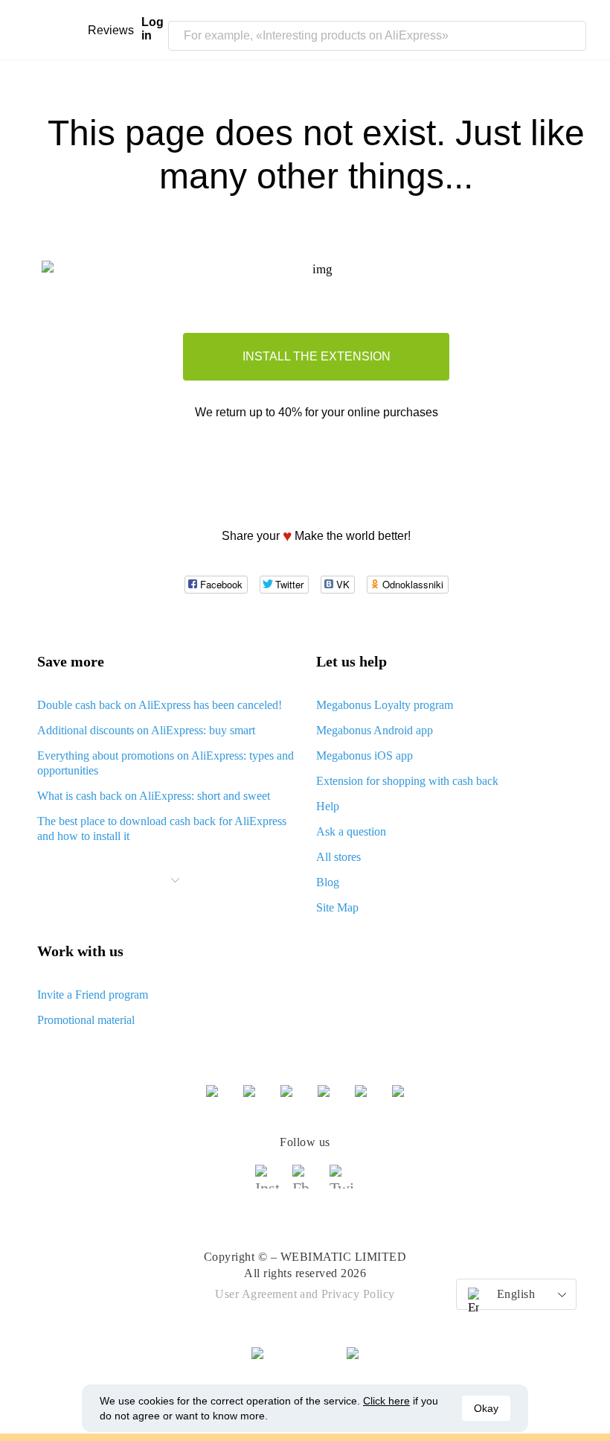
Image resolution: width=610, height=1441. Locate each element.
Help (327, 806)
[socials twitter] (342, 1183)
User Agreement (256, 1294)
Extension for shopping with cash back (407, 780)
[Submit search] (571, 36)
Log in (152, 29)
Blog (327, 882)
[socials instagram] (267, 1183)
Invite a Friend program (92, 994)
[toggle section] (175, 880)
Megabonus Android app (374, 730)
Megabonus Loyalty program (384, 705)
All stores (338, 856)
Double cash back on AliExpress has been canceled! (159, 705)
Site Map (337, 907)
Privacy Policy (358, 1294)
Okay (486, 1408)
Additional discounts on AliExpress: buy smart (146, 730)
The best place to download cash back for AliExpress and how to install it (161, 828)
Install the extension (317, 356)
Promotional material (86, 1020)
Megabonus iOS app (364, 755)
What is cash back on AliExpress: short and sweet (153, 795)
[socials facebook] (305, 1183)
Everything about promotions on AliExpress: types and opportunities (165, 763)
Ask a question (351, 831)
